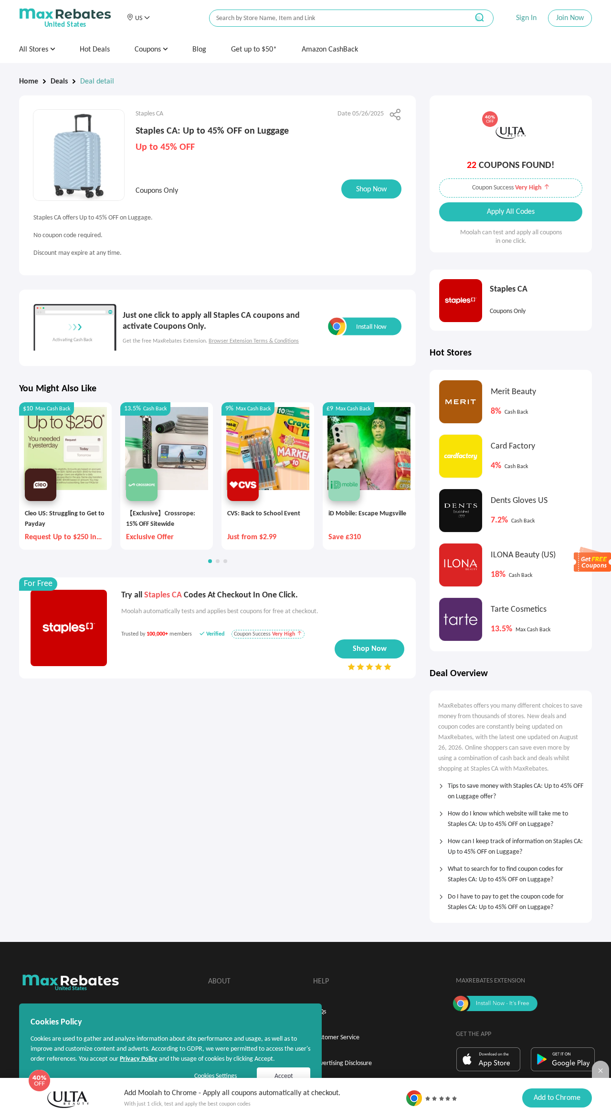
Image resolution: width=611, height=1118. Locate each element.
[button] (138, 18)
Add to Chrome (557, 1098)
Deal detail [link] (97, 81)
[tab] (510, 788)
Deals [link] (59, 81)
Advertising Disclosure (342, 1063)
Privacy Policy (139, 1059)
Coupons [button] (149, 49)
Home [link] (28, 81)
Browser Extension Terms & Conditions (254, 341)
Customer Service (336, 1037)
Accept (283, 1076)
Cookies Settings (215, 1076)
